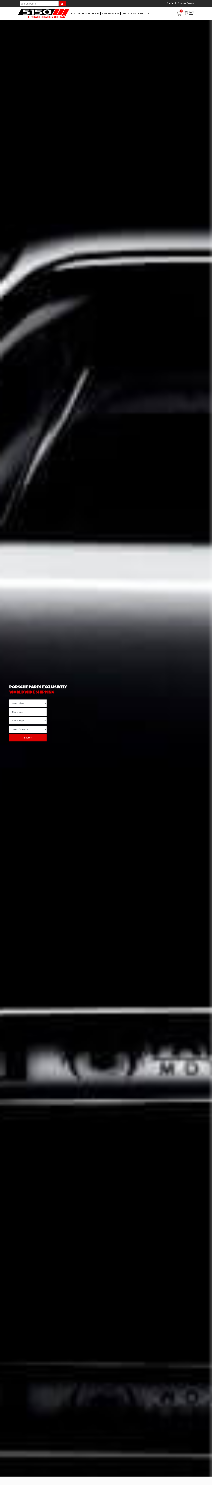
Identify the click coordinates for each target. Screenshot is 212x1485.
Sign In (170, 3)
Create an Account (186, 3)
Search (28, 737)
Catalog (75, 13)
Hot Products (90, 13)
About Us (143, 13)
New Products (110, 13)
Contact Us (129, 13)
